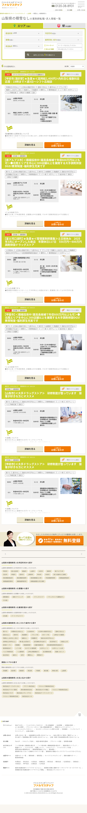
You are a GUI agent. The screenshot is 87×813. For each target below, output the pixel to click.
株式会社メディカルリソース (56, 770)
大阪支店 (18, 764)
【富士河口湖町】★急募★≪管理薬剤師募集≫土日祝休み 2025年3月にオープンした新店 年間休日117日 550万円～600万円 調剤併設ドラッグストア (44, 242)
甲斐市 (13, 574)
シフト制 (18, 648)
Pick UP (17, 741)
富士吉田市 (14, 571)
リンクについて (75, 729)
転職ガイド (18, 747)
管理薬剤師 (27, 645)
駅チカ (5, 631)
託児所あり (53, 642)
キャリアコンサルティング (53, 756)
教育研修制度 (19, 758)
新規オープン (7, 645)
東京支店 (50, 762)
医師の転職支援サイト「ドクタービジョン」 (28, 768)
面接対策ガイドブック (70, 745)
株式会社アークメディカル (11, 686)
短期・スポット (59, 652)
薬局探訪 (51, 749)
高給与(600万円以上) (47, 638)
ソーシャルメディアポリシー (24, 729)
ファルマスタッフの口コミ (34, 725)
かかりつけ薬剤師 (30, 648)
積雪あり (40, 655)
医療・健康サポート (70, 756)
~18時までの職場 (58, 635)
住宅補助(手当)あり (40, 642)
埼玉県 (30, 671)
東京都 (46, 671)
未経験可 (24, 635)
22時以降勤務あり (33, 652)
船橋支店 (42, 762)
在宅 (22, 655)
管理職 (17, 645)
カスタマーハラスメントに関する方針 (47, 729)
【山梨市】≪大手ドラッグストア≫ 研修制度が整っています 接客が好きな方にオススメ (43, 394)
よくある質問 (19, 727)
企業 (28, 597)
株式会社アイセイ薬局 (10, 690)
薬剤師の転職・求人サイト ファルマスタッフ (12, 13)
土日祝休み (30, 631)
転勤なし (24, 638)
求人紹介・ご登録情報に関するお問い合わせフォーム (31, 737)
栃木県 (13, 671)
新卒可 (16, 635)
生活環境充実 (47, 652)
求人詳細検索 (50, 725)
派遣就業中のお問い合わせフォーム (40, 735)
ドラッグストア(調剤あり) (56, 597)
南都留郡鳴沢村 (22, 581)
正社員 (5, 616)
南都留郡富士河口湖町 (37, 581)
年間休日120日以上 (17, 631)
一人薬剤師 (20, 652)
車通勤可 (34, 638)
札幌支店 (18, 762)
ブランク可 (34, 635)
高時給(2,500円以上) (9, 642)
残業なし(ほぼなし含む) (10, 638)
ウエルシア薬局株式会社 (46, 686)
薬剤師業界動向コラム (39, 749)
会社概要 (69, 10)
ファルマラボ (29, 747)
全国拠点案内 (69, 725)
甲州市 (39, 574)
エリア (24, 26)
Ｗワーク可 (45, 635)
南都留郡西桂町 (64, 578)
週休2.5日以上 (59, 631)
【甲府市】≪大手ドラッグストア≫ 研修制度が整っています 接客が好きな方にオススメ (43, 465)
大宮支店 (34, 762)
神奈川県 (55, 671)
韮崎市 (49, 571)
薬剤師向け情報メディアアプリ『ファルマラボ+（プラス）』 (63, 751)
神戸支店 (26, 764)
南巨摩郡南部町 (22, 578)
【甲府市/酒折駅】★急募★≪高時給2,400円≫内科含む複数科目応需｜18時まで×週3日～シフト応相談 (42, 80)
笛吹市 (22, 574)
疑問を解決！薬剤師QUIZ (22, 749)
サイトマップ (19, 731)
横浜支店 (58, 762)
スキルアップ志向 (27, 741)
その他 (5, 600)
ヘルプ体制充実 (8, 652)
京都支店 (76, 762)
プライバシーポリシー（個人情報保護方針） (39, 727)
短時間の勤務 (68, 741)
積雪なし (30, 655)
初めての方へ (19, 725)
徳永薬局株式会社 (26, 690)
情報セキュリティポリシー (63, 727)
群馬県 (22, 671)
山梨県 (29, 13)
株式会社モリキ (27, 696)
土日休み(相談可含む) (44, 631)
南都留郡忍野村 (8, 581)
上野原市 (30, 574)
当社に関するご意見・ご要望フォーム (64, 735)
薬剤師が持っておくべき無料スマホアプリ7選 (29, 751)
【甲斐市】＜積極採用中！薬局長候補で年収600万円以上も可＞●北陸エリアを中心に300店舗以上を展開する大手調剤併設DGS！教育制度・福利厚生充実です (42, 317)
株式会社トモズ (8, 693)
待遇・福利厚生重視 (42, 741)
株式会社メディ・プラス (24, 693)
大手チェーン (44, 648)
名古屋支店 (67, 762)
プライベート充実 (55, 741)
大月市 (41, 571)
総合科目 (6, 655)
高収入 (15, 655)
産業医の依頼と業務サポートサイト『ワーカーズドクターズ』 (62, 768)
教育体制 (31, 756)
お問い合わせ (81, 10)
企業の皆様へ (59, 10)
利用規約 (64, 729)
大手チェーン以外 (57, 648)
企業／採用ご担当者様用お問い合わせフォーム (64, 737)
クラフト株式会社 (29, 686)
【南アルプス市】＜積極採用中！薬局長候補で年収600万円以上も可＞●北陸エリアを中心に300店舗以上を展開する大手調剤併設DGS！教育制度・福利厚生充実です (43, 163)
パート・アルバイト (17, 616)
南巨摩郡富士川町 (36, 578)
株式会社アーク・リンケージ (43, 693)
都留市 (24, 571)
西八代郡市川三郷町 (60, 574)
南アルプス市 (59, 571)
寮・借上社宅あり (25, 642)
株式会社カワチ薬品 (42, 690)
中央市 (47, 574)
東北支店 (26, 762)
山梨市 (32, 571)
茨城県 (5, 671)
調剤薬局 (6, 597)
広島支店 (34, 764)
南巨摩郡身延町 (8, 578)
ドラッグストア (39, 597)
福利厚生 (39, 756)
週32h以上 (6, 635)
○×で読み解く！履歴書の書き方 (25, 745)
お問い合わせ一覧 (20, 735)
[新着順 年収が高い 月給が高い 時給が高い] (77, 66)
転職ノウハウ (39, 747)
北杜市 (5, 574)
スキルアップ (50, 747)
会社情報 (59, 725)
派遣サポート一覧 (20, 756)
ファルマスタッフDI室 (64, 747)
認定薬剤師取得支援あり (54, 645)
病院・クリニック (18, 597)
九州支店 (42, 764)
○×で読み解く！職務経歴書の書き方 (49, 745)
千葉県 (38, 671)
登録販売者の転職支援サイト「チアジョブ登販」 (29, 770)
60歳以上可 (64, 642)
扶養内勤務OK (38, 645)
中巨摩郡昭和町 (50, 578)
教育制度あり (7, 648)
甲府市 (5, 571)
